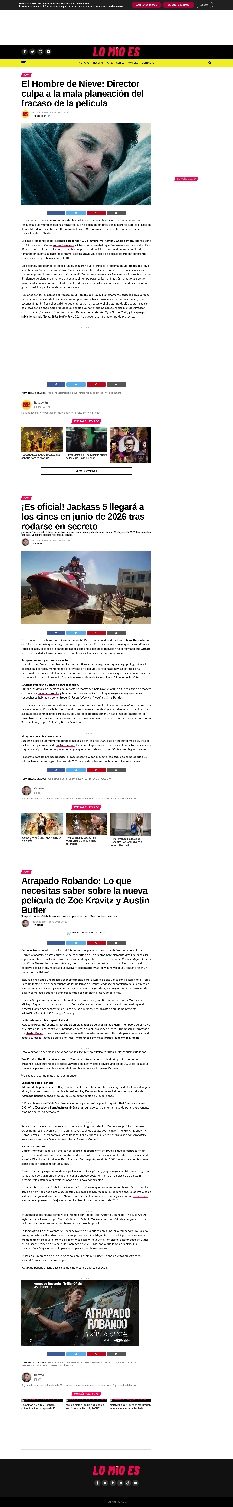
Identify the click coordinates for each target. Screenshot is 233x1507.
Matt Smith (135, 1363)
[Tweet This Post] (76, 213)
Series (120, 63)
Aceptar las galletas (146, 5)
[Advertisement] (116, 22)
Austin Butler (34, 1033)
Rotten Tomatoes (63, 245)
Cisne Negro (140, 1196)
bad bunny (73, 1363)
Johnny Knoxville (48, 693)
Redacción (40, 116)
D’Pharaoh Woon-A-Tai (94, 1363)
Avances (133, 63)
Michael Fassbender (91, 393)
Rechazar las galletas (179, 5)
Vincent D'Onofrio (48, 1366)
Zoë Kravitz (67, 1366)
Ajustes (204, 5)
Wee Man (106, 779)
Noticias (84, 63)
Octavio (39, 543)
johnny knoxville (77, 779)
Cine (110, 63)
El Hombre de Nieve (66, 393)
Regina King (29, 1366)
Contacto (148, 63)
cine (51, 393)
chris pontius (57, 779)
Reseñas (98, 63)
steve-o (94, 779)
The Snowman (114, 393)
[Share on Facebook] (56, 213)
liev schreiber (118, 1363)
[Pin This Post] (96, 213)
